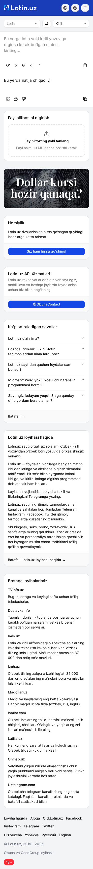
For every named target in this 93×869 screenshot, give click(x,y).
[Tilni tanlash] (65, 8)
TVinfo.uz (16, 590)
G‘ (24, 65)
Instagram (16, 514)
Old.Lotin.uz (53, 818)
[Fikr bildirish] (24, 99)
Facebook (35, 514)
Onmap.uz (16, 759)
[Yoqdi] (16, 99)
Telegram (69, 509)
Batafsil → (16, 416)
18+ (9, 862)
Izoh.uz (14, 666)
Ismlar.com (17, 713)
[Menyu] (85, 8)
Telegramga (38, 496)
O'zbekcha (13, 835)
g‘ (31, 65)
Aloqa (35, 818)
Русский (49, 835)
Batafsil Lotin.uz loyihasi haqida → (36, 560)
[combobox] (22, 24)
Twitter (50, 514)
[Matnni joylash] (85, 65)
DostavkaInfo (19, 610)
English (65, 835)
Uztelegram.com (21, 785)
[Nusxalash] (85, 99)
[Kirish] (75, 8)
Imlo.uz (14, 636)
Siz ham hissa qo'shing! (46, 251)
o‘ (16, 65)
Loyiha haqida (15, 818)
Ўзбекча (32, 835)
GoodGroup (30, 853)
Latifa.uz (15, 738)
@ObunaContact (46, 304)
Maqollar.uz (17, 692)
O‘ (8, 65)
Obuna (9, 853)
